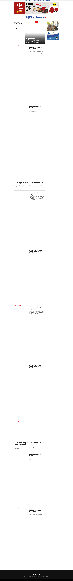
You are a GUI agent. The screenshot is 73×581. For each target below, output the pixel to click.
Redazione (48, 576)
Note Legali (43, 576)
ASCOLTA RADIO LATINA (46, 0)
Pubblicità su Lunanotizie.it (28, 576)
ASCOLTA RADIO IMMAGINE (37, 0)
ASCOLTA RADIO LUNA (27, 0)
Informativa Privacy (37, 576)
